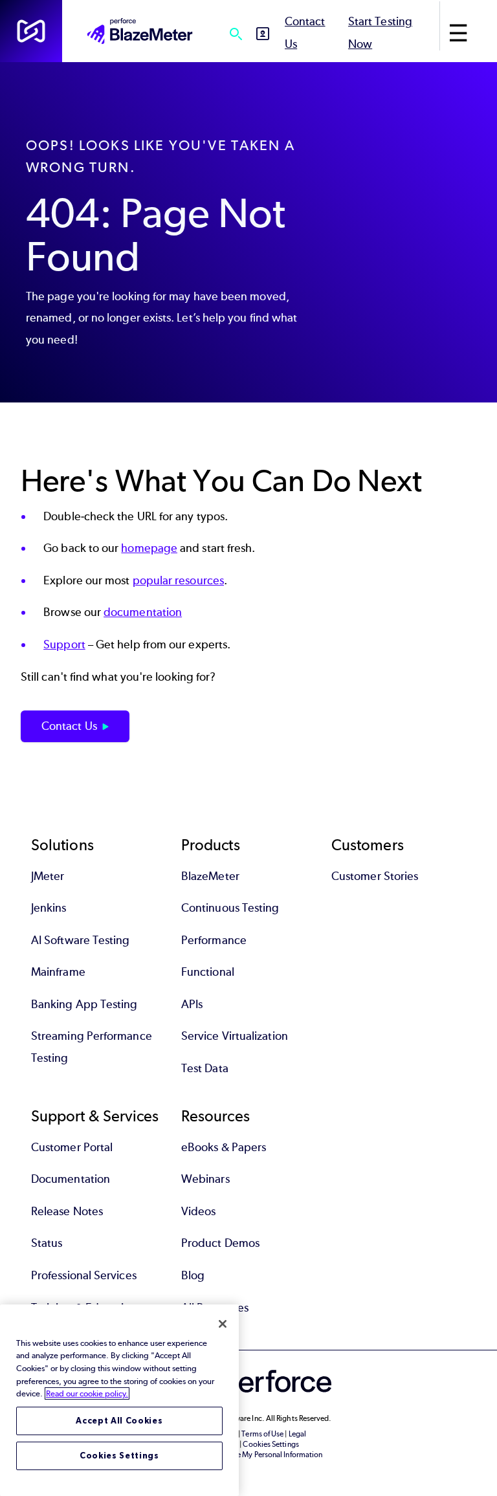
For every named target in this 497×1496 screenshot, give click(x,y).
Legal (297, 1433)
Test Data (204, 1068)
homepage (149, 548)
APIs (192, 1004)
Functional (207, 972)
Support (64, 644)
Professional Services (84, 1275)
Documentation (70, 1179)
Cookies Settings (119, 1455)
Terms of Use (262, 1433)
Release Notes (67, 1211)
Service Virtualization (234, 1036)
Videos (198, 1211)
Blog (192, 1275)
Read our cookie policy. (87, 1393)
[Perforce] (31, 31)
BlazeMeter (210, 876)
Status (46, 1243)
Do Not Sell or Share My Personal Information (249, 1454)
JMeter (47, 876)
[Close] (222, 1324)
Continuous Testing (230, 908)
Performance (214, 940)
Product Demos (220, 1243)
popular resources (178, 580)
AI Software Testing (80, 940)
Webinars (205, 1179)
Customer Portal (72, 1147)
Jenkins (49, 908)
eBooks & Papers (223, 1147)
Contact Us (69, 726)
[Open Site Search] (235, 33)
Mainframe (58, 972)
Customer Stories (374, 876)
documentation (143, 612)
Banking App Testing (84, 1004)
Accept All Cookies (119, 1420)
